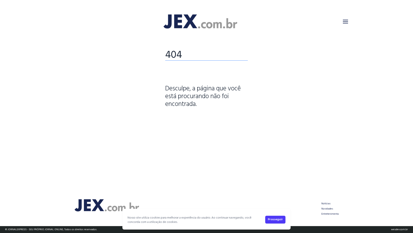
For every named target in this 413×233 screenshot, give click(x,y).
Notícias (326, 204)
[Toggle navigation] (345, 21)
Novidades (327, 209)
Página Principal (180, 117)
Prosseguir (275, 219)
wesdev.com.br (399, 229)
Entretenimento (330, 214)
